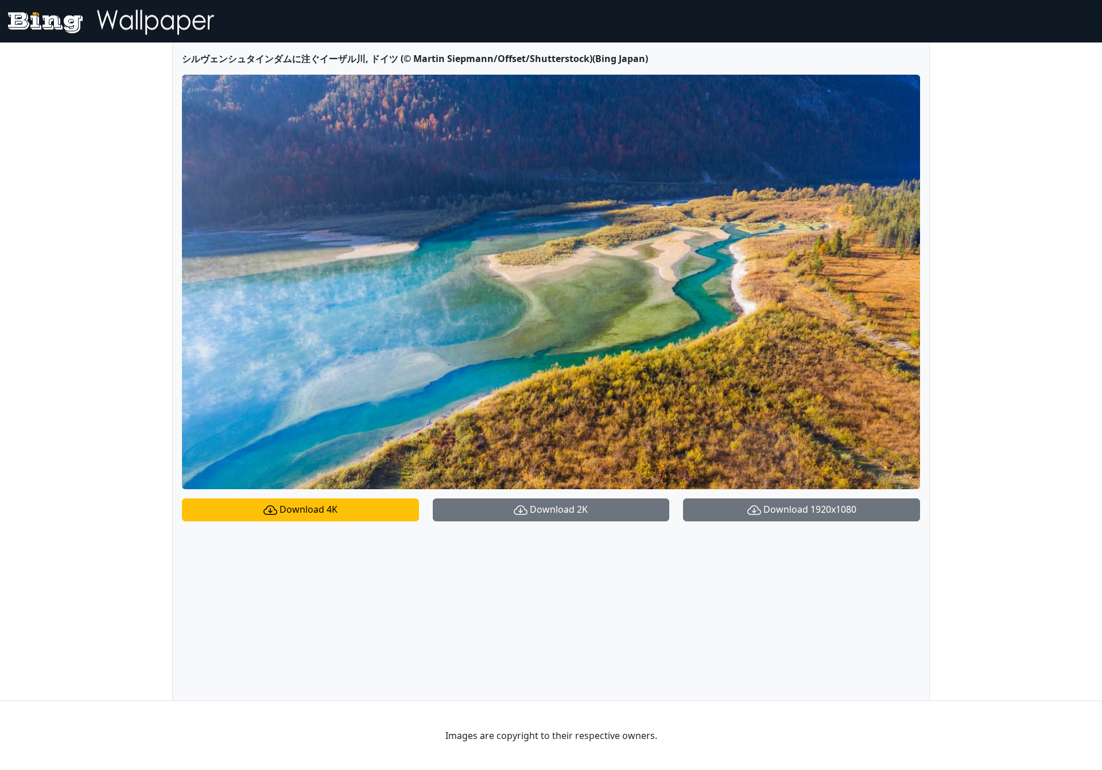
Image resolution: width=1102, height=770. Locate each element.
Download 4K (307, 509)
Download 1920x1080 (808, 509)
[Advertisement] (551, 611)
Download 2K (557, 509)
